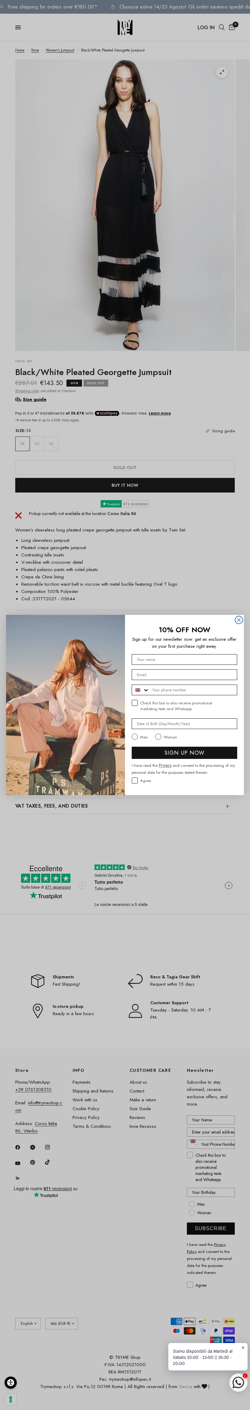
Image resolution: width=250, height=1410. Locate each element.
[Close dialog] (239, 620)
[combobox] (140, 690)
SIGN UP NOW (184, 753)
